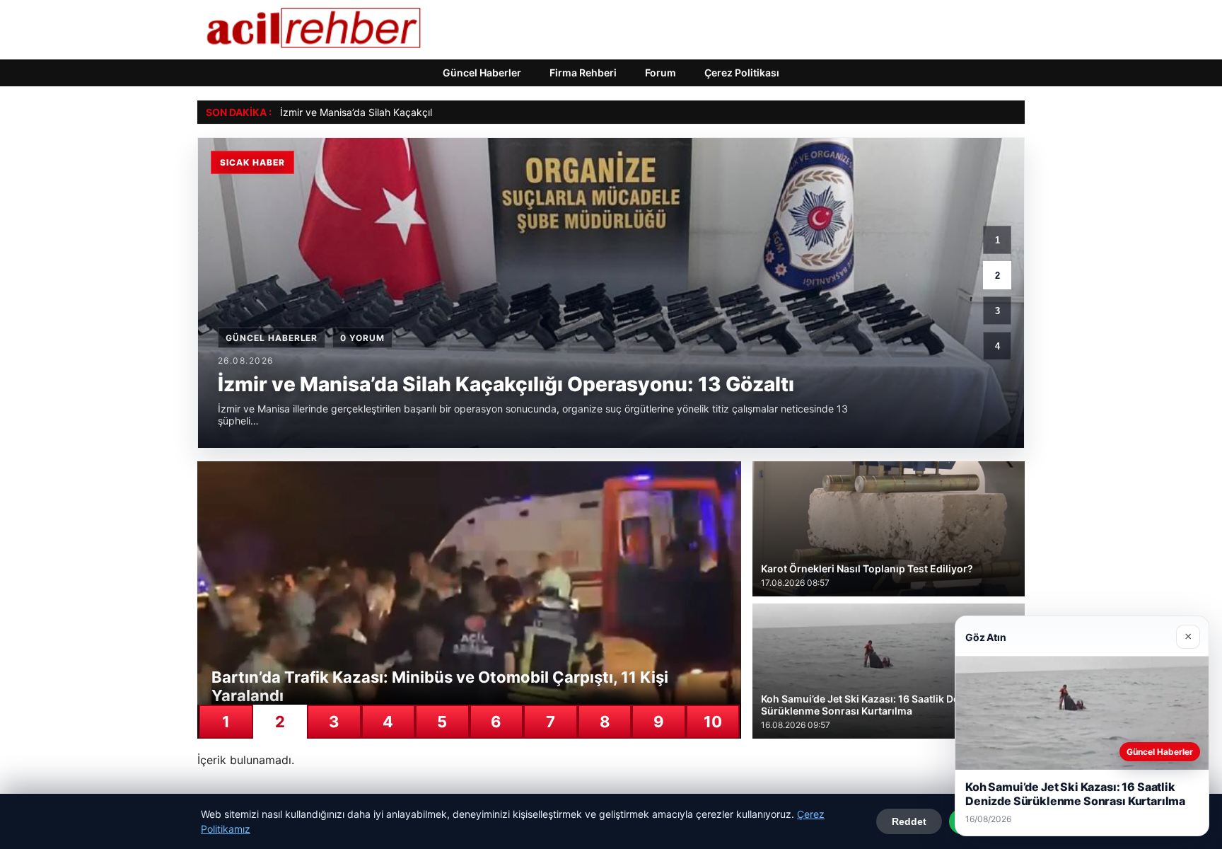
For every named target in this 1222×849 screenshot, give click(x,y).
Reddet (909, 821)
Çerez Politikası (741, 73)
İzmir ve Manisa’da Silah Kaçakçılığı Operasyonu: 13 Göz (410, 112)
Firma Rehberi (583, 73)
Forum (660, 73)
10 (713, 721)
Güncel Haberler (482, 73)
